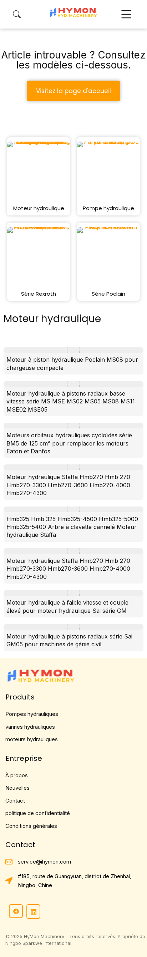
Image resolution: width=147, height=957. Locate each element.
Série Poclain (108, 293)
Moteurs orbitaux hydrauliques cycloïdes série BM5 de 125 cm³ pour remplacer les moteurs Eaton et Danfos (69, 443)
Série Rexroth (38, 293)
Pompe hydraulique (108, 208)
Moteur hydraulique (38, 208)
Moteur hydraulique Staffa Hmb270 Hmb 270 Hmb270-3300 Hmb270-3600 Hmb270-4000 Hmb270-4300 (68, 485)
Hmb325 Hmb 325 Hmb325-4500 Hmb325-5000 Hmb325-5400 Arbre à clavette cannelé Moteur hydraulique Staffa (72, 527)
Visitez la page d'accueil (73, 91)
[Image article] (73, 350)
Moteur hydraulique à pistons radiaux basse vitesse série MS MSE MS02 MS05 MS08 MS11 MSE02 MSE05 (70, 401)
